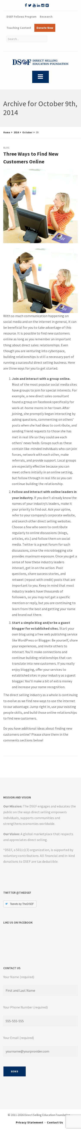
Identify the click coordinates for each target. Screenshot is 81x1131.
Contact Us (55, 1122)
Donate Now (45, 28)
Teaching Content (18, 28)
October (27, 132)
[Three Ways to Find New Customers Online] (7, 173)
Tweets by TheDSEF (22, 903)
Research (46, 16)
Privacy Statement (29, 1122)
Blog (6, 147)
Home (6, 132)
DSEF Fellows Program (21, 16)
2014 (16, 132)
